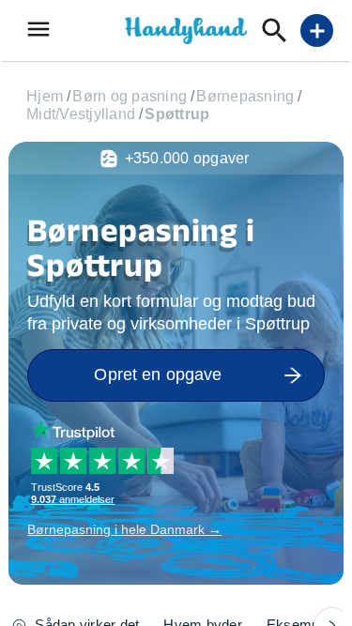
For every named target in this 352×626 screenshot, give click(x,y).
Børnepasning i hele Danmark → (124, 529)
